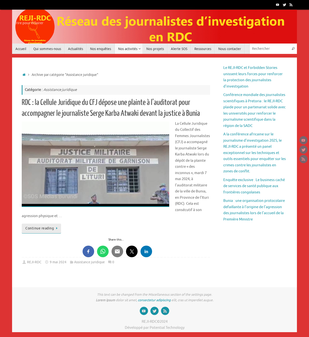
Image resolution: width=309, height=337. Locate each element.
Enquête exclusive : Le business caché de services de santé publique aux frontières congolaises (254, 186)
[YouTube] (277, 4)
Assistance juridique (89, 262)
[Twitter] (284, 4)
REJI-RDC (34, 262)
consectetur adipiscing (154, 300)
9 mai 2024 (58, 262)
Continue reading (39, 228)
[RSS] (291, 4)
